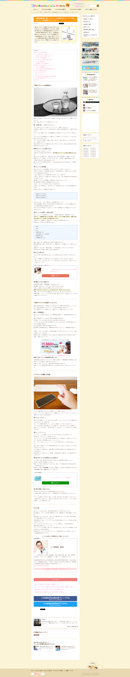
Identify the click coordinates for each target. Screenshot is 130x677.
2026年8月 (86, 148)
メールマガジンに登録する (90, 110)
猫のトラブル (87, 27)
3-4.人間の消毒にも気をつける (42, 78)
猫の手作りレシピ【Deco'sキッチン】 (90, 35)
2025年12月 (86, 154)
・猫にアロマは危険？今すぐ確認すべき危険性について (46, 584)
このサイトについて (87, 137)
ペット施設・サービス (68, 670)
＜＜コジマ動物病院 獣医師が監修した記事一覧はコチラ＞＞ (55, 569)
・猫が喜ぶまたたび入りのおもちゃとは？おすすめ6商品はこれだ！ (49, 589)
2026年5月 (93, 149)
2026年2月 (86, 153)
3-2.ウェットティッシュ (40, 74)
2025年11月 (93, 154)
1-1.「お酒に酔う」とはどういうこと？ (44, 54)
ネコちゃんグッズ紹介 (58, 670)
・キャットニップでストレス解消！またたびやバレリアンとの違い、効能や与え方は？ (53, 586)
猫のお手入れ (87, 21)
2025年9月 (93, 156)
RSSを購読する (88, 107)
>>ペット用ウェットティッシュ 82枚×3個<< (60, 477)
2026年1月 (93, 153)
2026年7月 (93, 148)
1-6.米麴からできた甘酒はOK (41, 63)
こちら (48, 642)
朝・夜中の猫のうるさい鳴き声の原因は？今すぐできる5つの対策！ (93, 91)
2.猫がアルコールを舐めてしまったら (42, 65)
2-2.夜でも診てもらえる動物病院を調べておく (45, 68)
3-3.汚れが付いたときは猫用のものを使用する (45, 76)
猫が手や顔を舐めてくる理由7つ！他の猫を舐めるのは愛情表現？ (93, 85)
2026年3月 (93, 151)
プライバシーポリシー (89, 139)
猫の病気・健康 (47, 12)
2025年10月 (86, 156)
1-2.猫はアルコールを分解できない (43, 56)
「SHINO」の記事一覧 (71, 626)
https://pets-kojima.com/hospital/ (41, 565)
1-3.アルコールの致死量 (40, 57)
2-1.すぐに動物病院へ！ (40, 67)
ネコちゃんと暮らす (39, 12)
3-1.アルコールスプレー (40, 72)
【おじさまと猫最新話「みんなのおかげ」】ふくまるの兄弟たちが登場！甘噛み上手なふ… (92, 79)
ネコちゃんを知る (39, 670)
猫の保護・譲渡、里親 (89, 29)
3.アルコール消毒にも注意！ (40, 70)
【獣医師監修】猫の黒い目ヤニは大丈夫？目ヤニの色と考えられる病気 (46, 648)
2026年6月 (86, 149)
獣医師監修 (36, 634)
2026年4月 (86, 151)
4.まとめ (36, 79)
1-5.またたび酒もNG (39, 61)
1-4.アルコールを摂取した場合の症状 (43, 59)
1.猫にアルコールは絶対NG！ (41, 52)
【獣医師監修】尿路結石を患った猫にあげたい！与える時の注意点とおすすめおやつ (68, 648)
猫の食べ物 (86, 32)
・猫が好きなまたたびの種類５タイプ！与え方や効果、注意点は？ (49, 591)
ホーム (32, 12)
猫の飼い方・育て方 (88, 19)
